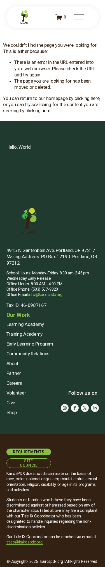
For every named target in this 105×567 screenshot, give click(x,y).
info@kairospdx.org (45, 294)
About (12, 363)
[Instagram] (65, 408)
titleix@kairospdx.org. (24, 542)
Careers (14, 383)
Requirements (28, 452)
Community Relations (28, 353)
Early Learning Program (29, 344)
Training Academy (24, 334)
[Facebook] (75, 408)
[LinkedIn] (95, 408)
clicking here (87, 98)
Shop (11, 412)
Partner (13, 373)
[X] (85, 408)
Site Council (29, 463)
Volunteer (16, 393)
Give (10, 402)
